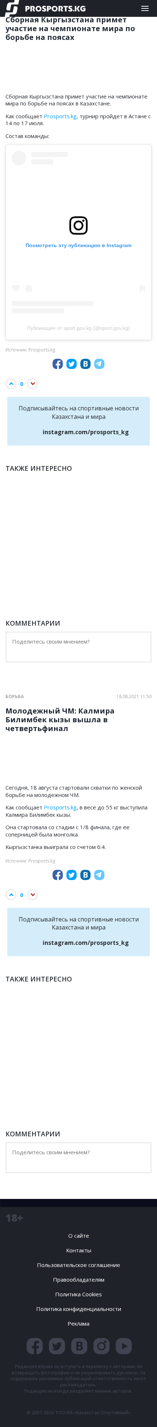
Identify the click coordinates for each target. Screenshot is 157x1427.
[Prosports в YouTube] (124, 1346)
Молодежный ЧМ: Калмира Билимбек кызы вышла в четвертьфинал (60, 720)
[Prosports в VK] (79, 1346)
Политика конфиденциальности (78, 1308)
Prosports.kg (60, 807)
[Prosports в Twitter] (57, 1346)
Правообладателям (78, 1279)
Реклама (78, 1323)
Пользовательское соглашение (78, 1264)
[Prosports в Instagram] (101, 1346)
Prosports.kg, (61, 116)
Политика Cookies (78, 1294)
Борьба (14, 697)
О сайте (78, 1235)
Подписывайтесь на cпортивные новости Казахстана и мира (79, 420)
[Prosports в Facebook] (35, 1346)
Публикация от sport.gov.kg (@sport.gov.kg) (78, 328)
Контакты (78, 1250)
